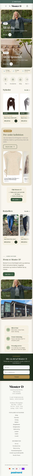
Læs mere (8, 274)
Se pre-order (9, 146)
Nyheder (16, 417)
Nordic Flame (16, 455)
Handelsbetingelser (16, 450)
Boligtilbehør (16, 424)
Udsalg (16, 420)
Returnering (16, 448)
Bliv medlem (15, 199)
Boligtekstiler (16, 427)
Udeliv (16, 433)
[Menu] (6, 6)
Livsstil (16, 436)
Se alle (26, 90)
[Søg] (10, 6)
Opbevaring (16, 429)
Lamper (17, 431)
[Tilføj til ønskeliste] (16, 96)
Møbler (16, 422)
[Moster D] (17, 387)
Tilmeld (16, 377)
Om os (16, 443)
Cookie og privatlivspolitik (16, 453)
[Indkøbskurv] (27, 6)
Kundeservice (16, 446)
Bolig (16, 415)
